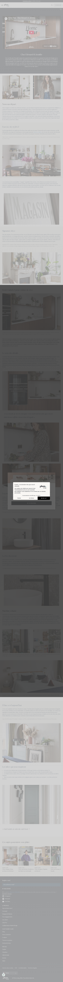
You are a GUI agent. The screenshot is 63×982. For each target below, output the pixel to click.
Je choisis (31, 498)
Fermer (19, 498)
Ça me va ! (44, 498)
